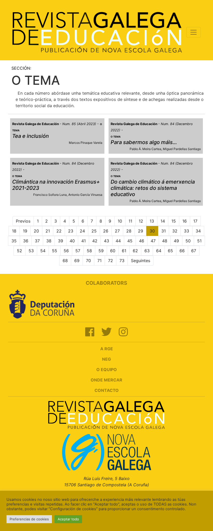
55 (54, 250)
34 (198, 231)
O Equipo (106, 369)
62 (135, 250)
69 (76, 260)
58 (89, 250)
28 (128, 231)
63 (147, 250)
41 (83, 240)
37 (37, 240)
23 (70, 231)
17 (195, 221)
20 (36, 231)
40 (72, 240)
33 (186, 231)
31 (163, 231)
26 (105, 231)
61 (124, 250)
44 (118, 240)
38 (48, 240)
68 (65, 260)
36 (25, 240)
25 (94, 231)
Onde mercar (106, 380)
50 (188, 240)
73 (121, 260)
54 (42, 250)
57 (77, 250)
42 (94, 240)
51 (199, 240)
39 (60, 240)
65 (170, 250)
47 (153, 240)
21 (47, 231)
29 (140, 231)
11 (130, 221)
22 (59, 231)
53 (31, 250)
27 (117, 231)
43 (106, 240)
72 (110, 260)
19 (25, 231)
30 (152, 231)
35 (14, 240)
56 (66, 250)
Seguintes (140, 260)
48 (164, 240)
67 (193, 250)
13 (152, 221)
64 (158, 250)
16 (184, 221)
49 (176, 240)
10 (120, 221)
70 (88, 260)
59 (101, 250)
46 (141, 240)
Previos (23, 221)
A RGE (106, 348)
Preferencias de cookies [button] (29, 519)
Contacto (107, 390)
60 (112, 250)
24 (82, 231)
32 (174, 231)
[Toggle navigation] (193, 32)
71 (99, 260)
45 (129, 240)
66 (182, 250)
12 (141, 221)
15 (173, 221)
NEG (106, 359)
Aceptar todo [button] (68, 519)
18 (14, 231)
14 (163, 221)
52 (19, 250)
